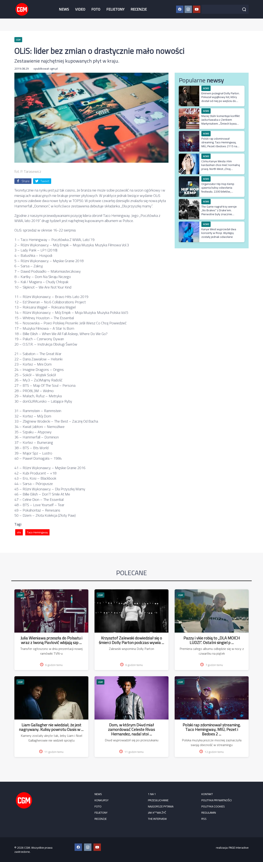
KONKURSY (101, 800)
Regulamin (208, 812)
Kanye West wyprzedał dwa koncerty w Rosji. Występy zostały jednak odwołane (218, 233)
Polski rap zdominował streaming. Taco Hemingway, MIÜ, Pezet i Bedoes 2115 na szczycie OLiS (219, 144)
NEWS (64, 9)
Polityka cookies (213, 806)
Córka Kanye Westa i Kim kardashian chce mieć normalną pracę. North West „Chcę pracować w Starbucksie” (220, 167)
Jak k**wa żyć (157, 812)
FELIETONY (115, 9)
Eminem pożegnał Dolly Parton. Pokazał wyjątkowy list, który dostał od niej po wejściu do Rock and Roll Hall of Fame (220, 99)
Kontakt (207, 794)
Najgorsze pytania (160, 806)
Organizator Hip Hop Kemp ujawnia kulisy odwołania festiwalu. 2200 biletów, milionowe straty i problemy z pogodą (219, 191)
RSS (203, 818)
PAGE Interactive (239, 847)
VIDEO (80, 9)
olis (19, 532)
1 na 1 (152, 794)
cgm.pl (54, 68)
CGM (20, 595)
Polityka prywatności (216, 800)
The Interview (157, 818)
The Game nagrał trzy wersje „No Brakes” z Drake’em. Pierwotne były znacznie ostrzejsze (219, 212)
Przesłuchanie (158, 800)
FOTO (95, 9)
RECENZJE (139, 9)
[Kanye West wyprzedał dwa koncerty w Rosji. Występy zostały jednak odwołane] (189, 224)
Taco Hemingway (37, 532)
